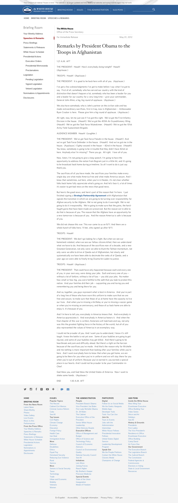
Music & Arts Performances (29, 422)
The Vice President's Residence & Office (136, 432)
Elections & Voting (135, 466)
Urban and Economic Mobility (58, 480)
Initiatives (80, 460)
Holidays (131, 417)
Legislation (28, 75)
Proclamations (32, 70)
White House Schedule (33, 52)
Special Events (82, 477)
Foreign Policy (55, 431)
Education (54, 428)
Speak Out (106, 450)
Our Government (135, 447)
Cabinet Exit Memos (58, 406)
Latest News (29, 407)
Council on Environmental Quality (86, 451)
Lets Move (80, 463)
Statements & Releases (34, 47)
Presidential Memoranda (37, 66)
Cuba (52, 412)
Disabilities (54, 447)
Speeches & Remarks (58, 18)
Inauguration (81, 482)
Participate (108, 398)
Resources (132, 471)
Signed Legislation (34, 84)
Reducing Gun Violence (59, 458)
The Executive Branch (137, 450)
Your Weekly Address (33, 33)
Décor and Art (133, 414)
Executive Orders (34, 61)
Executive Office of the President (85, 418)
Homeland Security (57, 455)
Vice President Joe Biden (86, 406)
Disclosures (28, 98)
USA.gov (119, 498)
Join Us (105, 417)
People (79, 401)
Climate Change (56, 423)
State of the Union (83, 479)
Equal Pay (54, 452)
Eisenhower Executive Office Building (137, 437)
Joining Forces (82, 466)
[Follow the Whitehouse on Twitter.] (25, 389)
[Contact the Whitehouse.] (60, 389)
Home (26, 18)
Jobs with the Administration (108, 424)
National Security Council (86, 455)
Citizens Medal (108, 458)
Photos (26, 413)
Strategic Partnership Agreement (90, 195)
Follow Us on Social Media (112, 404)
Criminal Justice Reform (59, 409)
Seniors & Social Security (60, 468)
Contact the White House (112, 455)
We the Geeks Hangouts (112, 406)
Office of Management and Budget (86, 434)
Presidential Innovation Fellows (111, 434)
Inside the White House (138, 401)
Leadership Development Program (112, 445)
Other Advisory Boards (85, 428)
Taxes (52, 471)
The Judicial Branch (136, 455)
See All (52, 414)
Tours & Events (108, 420)
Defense (53, 444)
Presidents (132, 425)
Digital (105, 401)
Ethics (52, 450)
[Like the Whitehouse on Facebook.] (36, 389)
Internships (106, 428)
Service (53, 463)
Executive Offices (83, 431)
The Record (54, 404)
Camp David (133, 441)
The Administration (98, 10)
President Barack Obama (86, 404)
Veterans (53, 485)
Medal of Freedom (83, 485)
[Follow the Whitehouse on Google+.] (41, 389)
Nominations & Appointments (36, 93)
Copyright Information (89, 498)
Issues (80, 10)
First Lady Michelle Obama (87, 409)
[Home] (37, 13)
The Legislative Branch (137, 452)
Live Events (28, 418)
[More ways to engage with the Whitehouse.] (53, 389)
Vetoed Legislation (34, 88)
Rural (52, 460)
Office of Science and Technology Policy (84, 440)
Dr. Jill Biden (81, 412)
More (52, 441)
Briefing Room (65, 10)
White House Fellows (110, 431)
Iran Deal (53, 436)
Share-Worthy (29, 410)
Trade (52, 477)
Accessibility (73, 498)
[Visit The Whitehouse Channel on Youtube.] (47, 389)
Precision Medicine (83, 474)
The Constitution (134, 458)
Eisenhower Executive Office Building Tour (137, 407)
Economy (53, 425)
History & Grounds (136, 423)
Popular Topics (56, 401)
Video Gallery (29, 415)
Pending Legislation (34, 79)
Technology (54, 474)
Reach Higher (81, 468)
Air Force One (133, 444)
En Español (60, 498)
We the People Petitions (112, 452)
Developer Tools (108, 412)
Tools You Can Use (110, 414)
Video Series (133, 412)
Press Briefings (30, 43)
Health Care (54, 433)
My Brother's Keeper (84, 471)
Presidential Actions (32, 56)
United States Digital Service (110, 440)
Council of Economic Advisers (84, 445)
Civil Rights (54, 420)
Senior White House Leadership (84, 424)
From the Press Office (33, 426)
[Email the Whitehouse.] (68, 389)
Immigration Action (57, 439)
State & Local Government (139, 468)
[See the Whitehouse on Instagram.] (31, 389)
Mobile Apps (107, 409)
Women (53, 487)
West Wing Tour (134, 404)
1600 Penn (118, 10)
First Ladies (133, 428)
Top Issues (54, 417)
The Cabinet (81, 414)
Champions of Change (111, 460)
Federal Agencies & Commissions (136, 461)
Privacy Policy (107, 498)
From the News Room (33, 405)
